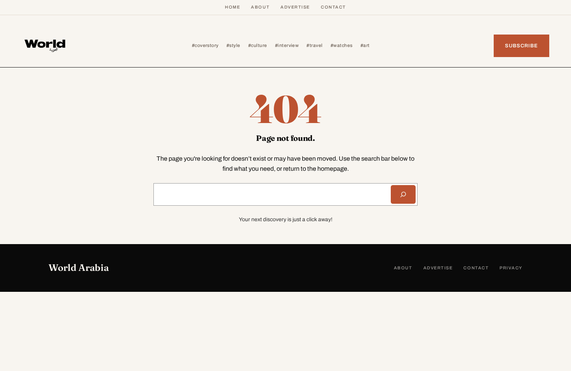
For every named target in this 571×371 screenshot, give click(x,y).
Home (232, 7)
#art (365, 45)
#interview (287, 45)
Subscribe (521, 46)
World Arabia (79, 267)
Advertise (295, 7)
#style (233, 45)
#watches (342, 45)
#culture (257, 45)
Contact (333, 7)
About (260, 7)
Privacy (511, 267)
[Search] (403, 194)
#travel (314, 45)
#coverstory (205, 45)
